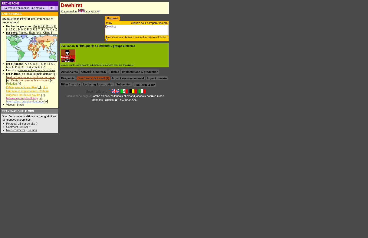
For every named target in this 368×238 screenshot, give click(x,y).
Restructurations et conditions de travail (30, 77)
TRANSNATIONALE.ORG (18, 111)
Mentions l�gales (103, 99)
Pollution (11, 83)
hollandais (117, 96)
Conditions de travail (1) (93, 78)
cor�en (151, 96)
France (23, 32)
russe (160, 96)
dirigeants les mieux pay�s (23, 95)
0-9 (35, 26)
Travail (65, 57)
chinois (105, 96)
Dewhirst (110, 26)
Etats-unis (35, 32)
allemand (129, 96)
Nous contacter (15, 130)
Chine (46, 32)
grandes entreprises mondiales (36, 70)
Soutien (32, 130)
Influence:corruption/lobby (22, 98)
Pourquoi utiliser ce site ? (21, 123)
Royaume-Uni (69, 11)
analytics (91, 11)
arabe (96, 96)
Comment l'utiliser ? (18, 126)
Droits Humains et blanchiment (30, 80)
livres (20, 104)
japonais (141, 96)
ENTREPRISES (12, 14)
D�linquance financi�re (21, 87)
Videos (10, 104)
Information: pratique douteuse (25, 101)
